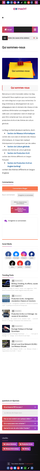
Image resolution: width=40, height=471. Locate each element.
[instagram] (14, 2)
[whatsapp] (25, 2)
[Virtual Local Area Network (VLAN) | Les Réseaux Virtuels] (6, 344)
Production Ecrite (27, 444)
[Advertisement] (20, 376)
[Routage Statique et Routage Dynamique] (6, 329)
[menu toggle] (3, 2)
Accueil (9, 29)
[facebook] (11, 2)
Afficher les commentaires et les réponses (20, 209)
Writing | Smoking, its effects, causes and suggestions (24, 284)
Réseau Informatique (12, 448)
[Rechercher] (36, 2)
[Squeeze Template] (8, 463)
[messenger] (8, 2)
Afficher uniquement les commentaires (20, 203)
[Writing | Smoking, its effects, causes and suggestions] (6, 283)
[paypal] (18, 2)
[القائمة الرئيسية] (35, 29)
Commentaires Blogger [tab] (20, 188)
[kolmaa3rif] (20, 9)
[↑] (20, 459)
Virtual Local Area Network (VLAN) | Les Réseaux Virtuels (24, 345)
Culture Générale (11, 444)
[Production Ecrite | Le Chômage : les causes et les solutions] (6, 313)
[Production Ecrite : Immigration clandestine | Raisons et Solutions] (6, 298)
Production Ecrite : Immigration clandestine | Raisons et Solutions (23, 299)
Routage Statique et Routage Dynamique (21, 330)
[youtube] (28, 2)
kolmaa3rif (29, 464)
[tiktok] (21, 2)
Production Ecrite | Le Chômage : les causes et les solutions (24, 315)
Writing (26, 448)
